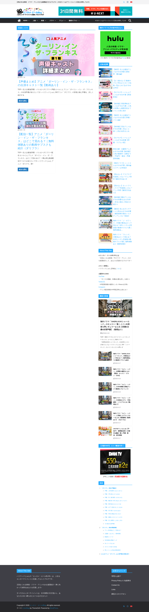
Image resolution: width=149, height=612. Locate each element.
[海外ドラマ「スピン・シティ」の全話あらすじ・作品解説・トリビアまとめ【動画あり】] (105, 403)
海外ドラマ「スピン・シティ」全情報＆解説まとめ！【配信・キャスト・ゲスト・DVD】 (121, 372)
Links (113, 589)
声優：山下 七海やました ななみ (113, 507)
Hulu (123, 58)
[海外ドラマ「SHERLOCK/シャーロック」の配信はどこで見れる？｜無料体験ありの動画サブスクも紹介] (105, 358)
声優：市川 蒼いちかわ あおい (113, 510)
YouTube (101, 276)
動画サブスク (73, 20)
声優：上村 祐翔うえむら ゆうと (113, 490)
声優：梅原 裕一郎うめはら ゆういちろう (116, 500)
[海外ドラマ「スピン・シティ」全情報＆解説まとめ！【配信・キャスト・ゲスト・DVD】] (105, 374)
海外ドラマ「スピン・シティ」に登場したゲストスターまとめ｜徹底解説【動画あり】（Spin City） (121, 417)
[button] (28, 20)
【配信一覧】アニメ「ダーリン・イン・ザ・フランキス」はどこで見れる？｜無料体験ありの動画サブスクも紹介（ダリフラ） (36, 141)
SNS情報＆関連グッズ (111, 540)
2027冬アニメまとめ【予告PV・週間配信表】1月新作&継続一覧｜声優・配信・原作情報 (121, 432)
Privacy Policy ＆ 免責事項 (121, 580)
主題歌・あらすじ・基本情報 (113, 533)
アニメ (61, 20)
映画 (42, 20)
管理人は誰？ (116, 576)
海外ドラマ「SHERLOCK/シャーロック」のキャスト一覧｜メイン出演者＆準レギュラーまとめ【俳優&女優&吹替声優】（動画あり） (115, 326)
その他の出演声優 (109, 523)
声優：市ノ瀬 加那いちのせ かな (113, 497)
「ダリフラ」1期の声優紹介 (109, 488)
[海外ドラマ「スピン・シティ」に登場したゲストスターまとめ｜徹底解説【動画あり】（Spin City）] (105, 418)
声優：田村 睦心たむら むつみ (113, 504)
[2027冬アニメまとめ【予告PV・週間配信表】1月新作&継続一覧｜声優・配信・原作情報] (105, 433)
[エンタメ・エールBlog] (19, 20)
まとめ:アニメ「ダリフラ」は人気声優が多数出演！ (115, 554)
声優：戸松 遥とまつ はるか (112, 494)
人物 (34, 20)
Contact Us (115, 585)
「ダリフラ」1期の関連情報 (109, 527)
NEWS (25, 20)
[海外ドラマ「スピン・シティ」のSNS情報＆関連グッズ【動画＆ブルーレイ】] (105, 388)
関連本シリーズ (109, 537)
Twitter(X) (102, 282)
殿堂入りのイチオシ (118, 594)
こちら (118, 268)
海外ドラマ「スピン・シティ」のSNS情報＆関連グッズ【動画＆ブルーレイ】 (121, 387)
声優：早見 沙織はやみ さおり (113, 514)
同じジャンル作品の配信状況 (113, 550)
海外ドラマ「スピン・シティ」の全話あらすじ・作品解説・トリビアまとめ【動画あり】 (121, 401)
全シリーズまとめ (109, 543)
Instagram (102, 287)
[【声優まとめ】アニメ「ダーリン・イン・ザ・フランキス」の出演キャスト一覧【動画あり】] (56, 55)
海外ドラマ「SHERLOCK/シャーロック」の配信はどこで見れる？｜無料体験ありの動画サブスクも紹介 (121, 357)
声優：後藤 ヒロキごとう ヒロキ (113, 517)
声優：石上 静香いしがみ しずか (113, 520)
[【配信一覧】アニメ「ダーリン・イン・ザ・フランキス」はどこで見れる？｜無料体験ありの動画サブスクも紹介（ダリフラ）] (36, 119)
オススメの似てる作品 (111, 546)
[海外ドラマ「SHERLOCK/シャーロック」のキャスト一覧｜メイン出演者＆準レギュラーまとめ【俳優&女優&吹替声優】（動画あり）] (115, 308)
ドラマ (51, 20)
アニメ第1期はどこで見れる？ (113, 530)
